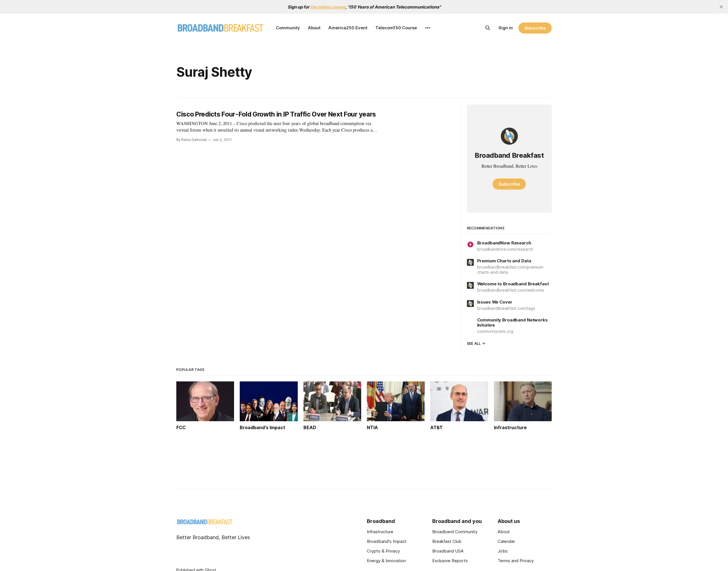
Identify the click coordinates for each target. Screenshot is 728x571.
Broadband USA (448, 551)
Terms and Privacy (516, 560)
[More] (427, 27)
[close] (721, 6)
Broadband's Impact (386, 541)
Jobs (503, 551)
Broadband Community (454, 531)
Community (288, 27)
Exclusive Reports (450, 560)
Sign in (506, 27)
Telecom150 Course (396, 27)
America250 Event (347, 27)
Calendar (506, 541)
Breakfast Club (447, 541)
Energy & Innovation (386, 560)
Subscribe (535, 28)
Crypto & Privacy (383, 551)
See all (474, 343)
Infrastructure (380, 531)
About (314, 27)
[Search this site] (487, 27)
